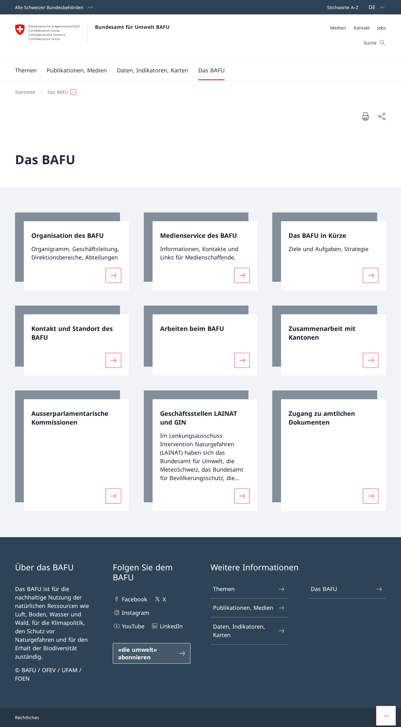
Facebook (134, 599)
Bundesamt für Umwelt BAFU (132, 27)
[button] (26, 70)
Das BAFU (324, 589)
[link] (72, 251)
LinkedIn (171, 626)
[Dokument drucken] (365, 116)
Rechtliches (27, 717)
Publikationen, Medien (243, 607)
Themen (224, 589)
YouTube (133, 626)
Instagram (135, 612)
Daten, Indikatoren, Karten (239, 631)
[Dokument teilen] (381, 116)
